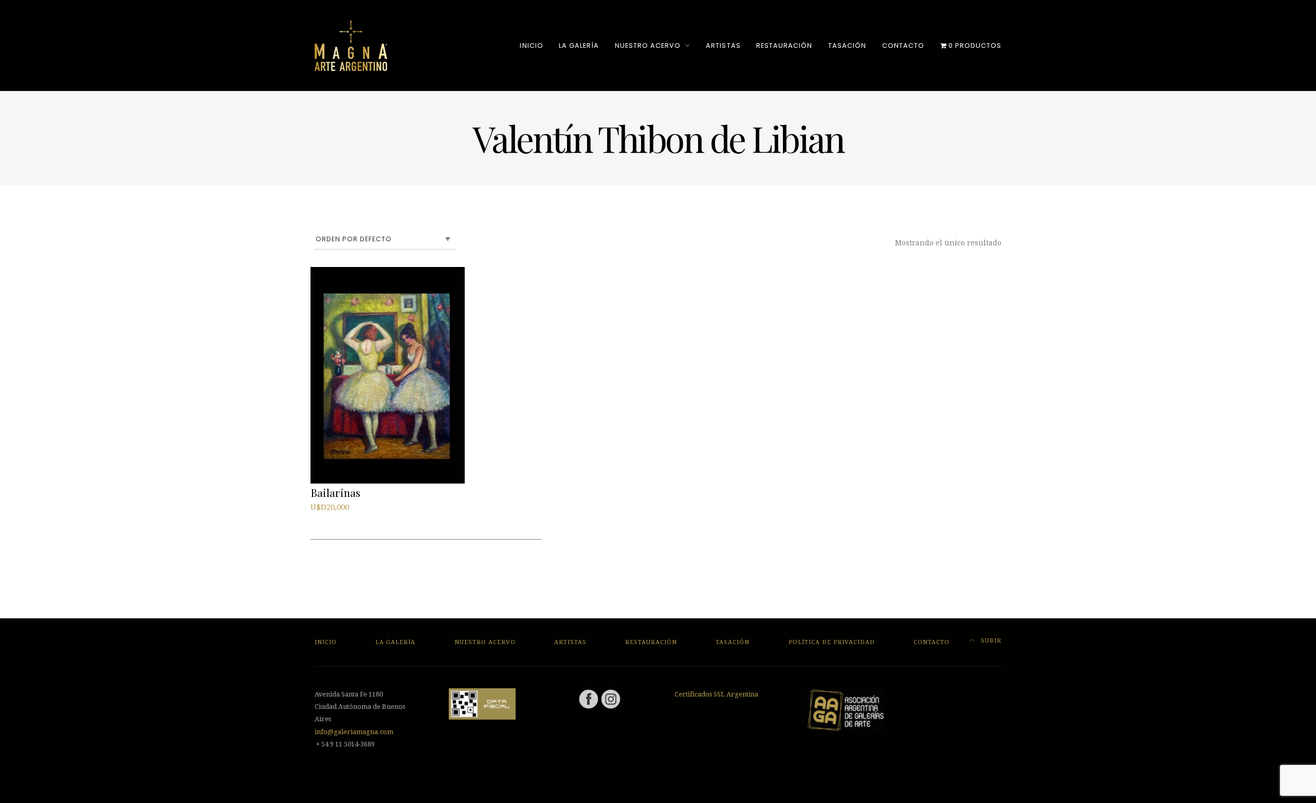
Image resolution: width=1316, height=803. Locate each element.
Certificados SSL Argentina (716, 694)
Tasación (847, 45)
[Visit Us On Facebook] (588, 698)
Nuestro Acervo (648, 45)
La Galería (579, 45)
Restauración (784, 45)
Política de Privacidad (832, 642)
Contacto (903, 45)
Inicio (531, 45)
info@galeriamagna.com (354, 732)
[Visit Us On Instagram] (610, 698)
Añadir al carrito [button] (346, 519)
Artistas (723, 45)
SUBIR (990, 640)
